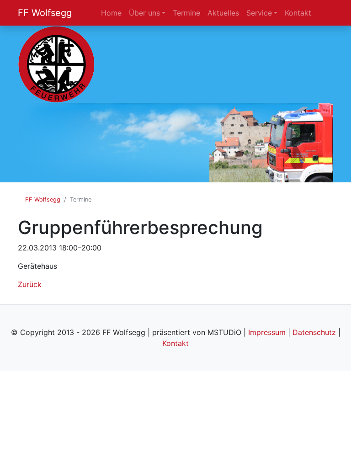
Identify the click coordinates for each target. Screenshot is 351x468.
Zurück (30, 284)
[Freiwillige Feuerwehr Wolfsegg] (56, 63)
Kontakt (175, 343)
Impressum (267, 332)
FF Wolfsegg (45, 12)
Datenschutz (314, 332)
